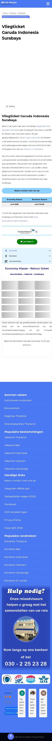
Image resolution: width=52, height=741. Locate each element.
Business (13, 256)
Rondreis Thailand (15, 541)
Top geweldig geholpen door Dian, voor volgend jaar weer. (21, 706)
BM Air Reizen (9, 2)
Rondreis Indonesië (16, 556)
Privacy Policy (12, 519)
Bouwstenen (12, 408)
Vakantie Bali (12, 445)
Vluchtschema (15, 261)
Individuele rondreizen (18, 400)
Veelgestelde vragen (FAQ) (20, 496)
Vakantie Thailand (15, 437)
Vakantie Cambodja (16, 468)
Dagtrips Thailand (15, 415)
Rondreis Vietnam (15, 564)
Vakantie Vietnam (15, 460)
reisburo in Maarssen (33, 149)
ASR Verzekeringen (15, 512)
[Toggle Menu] (48, 4)
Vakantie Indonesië (15, 453)
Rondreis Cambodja (16, 572)
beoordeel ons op (10, 713)
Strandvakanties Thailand (19, 423)
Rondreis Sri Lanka (15, 580)
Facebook (10, 504)
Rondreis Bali (12, 549)
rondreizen (22, 221)
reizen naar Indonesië (30, 137)
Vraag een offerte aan (17, 488)
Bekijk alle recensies (12, 708)
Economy (13, 251)
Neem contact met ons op (20, 480)
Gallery (12, 106)
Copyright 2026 (13, 527)
